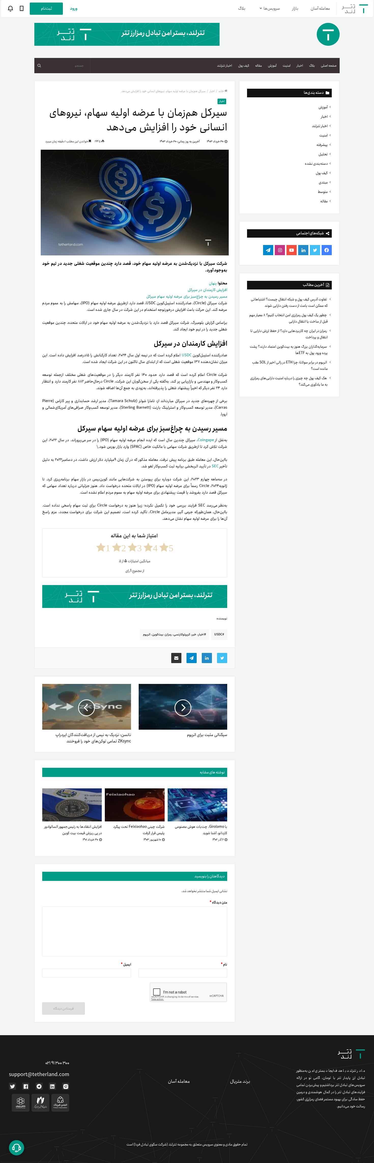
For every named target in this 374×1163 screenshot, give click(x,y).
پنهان (213, 283)
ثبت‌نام (46, 8)
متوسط (323, 192)
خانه (221, 91)
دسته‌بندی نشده (316, 163)
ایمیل (126, 964)
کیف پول (243, 65)
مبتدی (323, 182)
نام (224, 964)
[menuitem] (329, 65)
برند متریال (240, 1081)
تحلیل (323, 154)
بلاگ (241, 8)
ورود (74, 8)
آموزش (272, 65)
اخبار (300, 65)
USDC (187, 355)
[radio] (166, 547)
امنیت (287, 65)
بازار (295, 8)
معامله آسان (320, 8)
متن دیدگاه (218, 902)
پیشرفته (322, 145)
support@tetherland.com (39, 1075)
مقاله (258, 65)
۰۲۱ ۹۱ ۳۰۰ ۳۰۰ (57, 1063)
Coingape (206, 440)
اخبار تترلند (224, 65)
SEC (215, 466)
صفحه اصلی (329, 65)
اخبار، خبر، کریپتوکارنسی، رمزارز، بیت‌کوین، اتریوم (173, 634)
